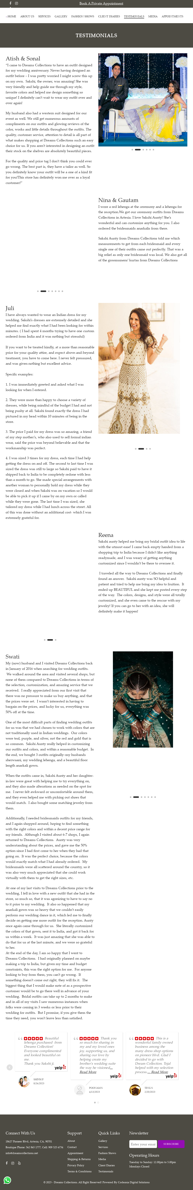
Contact (72, 1147)
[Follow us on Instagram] (16, 3)
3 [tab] (143, 152)
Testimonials (105, 1171)
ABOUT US (27, 16)
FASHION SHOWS (82, 16)
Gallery (102, 1141)
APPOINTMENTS (172, 16)
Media (102, 1159)
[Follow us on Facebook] (10, 3)
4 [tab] (146, 152)
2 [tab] (138, 152)
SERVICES (44, 16)
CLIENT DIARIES (109, 16)
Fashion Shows (107, 1153)
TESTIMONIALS (134, 16)
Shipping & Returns (79, 1159)
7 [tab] (155, 800)
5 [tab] (150, 152)
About (71, 1141)
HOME (12, 16)
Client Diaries (106, 1165)
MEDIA (153, 16)
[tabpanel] (142, 99)
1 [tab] (132, 152)
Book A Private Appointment (101, 3)
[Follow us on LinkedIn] (19, 1163)
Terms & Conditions (79, 1171)
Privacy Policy (75, 1165)
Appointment (75, 1153)
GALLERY (61, 16)
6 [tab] (153, 152)
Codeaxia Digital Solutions (134, 1182)
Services (103, 1147)
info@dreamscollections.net (22, 1153)
